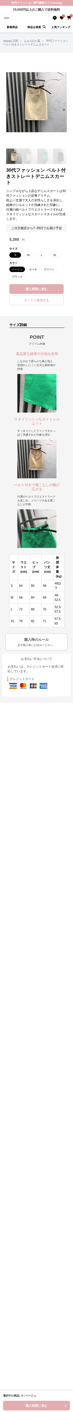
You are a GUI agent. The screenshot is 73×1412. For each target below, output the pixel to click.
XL (55, 255)
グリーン (49, 269)
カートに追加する (36, 300)
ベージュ (17, 269)
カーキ (33, 269)
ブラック (17, 276)
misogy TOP (10, 40)
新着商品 (12, 27)
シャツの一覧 (32, 40)
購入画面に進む (36, 289)
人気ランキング (60, 27)
